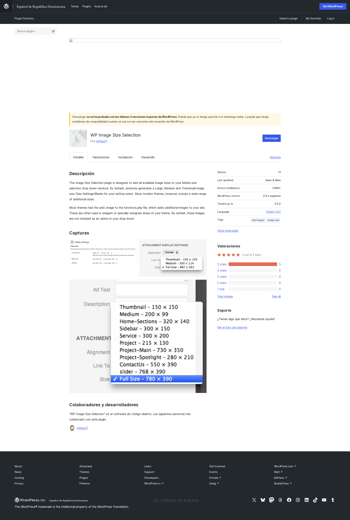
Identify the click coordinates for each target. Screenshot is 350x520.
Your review (225, 296)
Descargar (271, 138)
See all (276, 296)
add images (258, 220)
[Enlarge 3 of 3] (202, 284)
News (18, 471)
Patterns (84, 483)
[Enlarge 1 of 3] (131, 244)
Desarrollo (148, 157)
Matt (278, 471)
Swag (214, 483)
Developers (151, 477)
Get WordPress (333, 6)
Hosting (19, 477)
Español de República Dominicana (68, 500)
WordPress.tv (154, 483)
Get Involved (217, 466)
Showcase (85, 466)
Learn (147, 466)
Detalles (78, 157)
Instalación (125, 157)
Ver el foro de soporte (232, 327)
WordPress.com (285, 466)
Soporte (275, 157)
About (18, 466)
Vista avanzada (227, 230)
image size (273, 220)
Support (149, 471)
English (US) (273, 211)
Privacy (19, 483)
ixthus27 (101, 141)
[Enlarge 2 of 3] (202, 244)
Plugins (83, 477)
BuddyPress (283, 483)
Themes (84, 471)
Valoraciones (101, 157)
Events (213, 471)
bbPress (280, 477)
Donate (215, 477)
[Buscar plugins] (53, 31)
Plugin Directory (24, 18)
